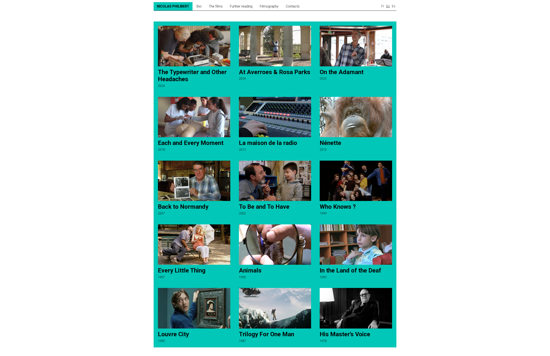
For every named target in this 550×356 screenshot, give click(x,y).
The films (216, 6)
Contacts (292, 6)
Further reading (241, 6)
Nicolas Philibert (173, 6)
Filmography (269, 6)
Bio (199, 6)
